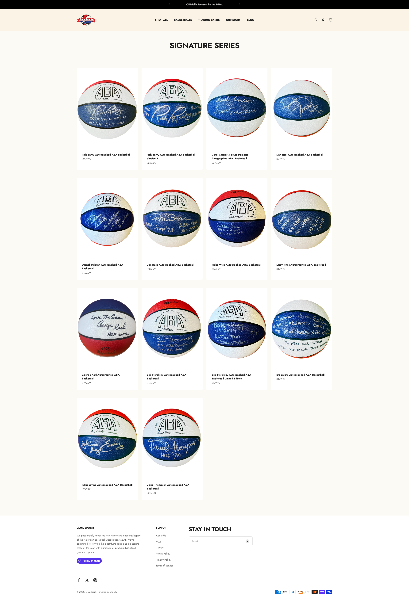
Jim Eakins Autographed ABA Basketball (300, 375)
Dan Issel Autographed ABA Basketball (299, 155)
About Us (161, 535)
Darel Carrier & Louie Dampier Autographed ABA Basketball (230, 156)
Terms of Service (164, 565)
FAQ (158, 541)
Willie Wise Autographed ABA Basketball (236, 265)
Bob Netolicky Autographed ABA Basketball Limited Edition (231, 376)
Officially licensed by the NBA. (204, 4)
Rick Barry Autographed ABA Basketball (106, 155)
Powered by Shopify (107, 591)
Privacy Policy (163, 560)
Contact (160, 547)
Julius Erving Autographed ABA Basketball (107, 485)
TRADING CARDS (209, 20)
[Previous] (169, 4)
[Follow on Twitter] (87, 580)
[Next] (239, 4)
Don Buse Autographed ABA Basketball (170, 265)
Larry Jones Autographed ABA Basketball (301, 265)
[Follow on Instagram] (95, 580)
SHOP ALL (161, 20)
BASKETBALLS (183, 20)
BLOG (250, 20)
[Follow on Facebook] (79, 580)
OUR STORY (233, 20)
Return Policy (163, 553)
